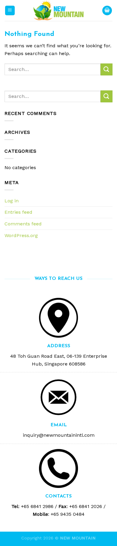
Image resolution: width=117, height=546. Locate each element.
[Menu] (10, 11)
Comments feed (23, 224)
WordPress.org (21, 235)
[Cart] (107, 11)
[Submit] (106, 69)
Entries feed (18, 212)
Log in (11, 201)
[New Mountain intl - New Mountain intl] (58, 10)
